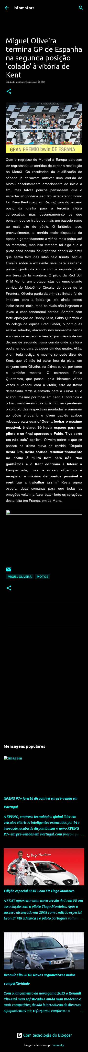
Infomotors (24, 8)
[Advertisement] (44, 685)
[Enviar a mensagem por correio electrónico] (9, 571)
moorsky (58, 1045)
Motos (42, 576)
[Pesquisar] (81, 8)
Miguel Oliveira (20, 576)
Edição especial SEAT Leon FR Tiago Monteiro (39, 891)
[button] (9, 91)
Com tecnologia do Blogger (47, 1035)
